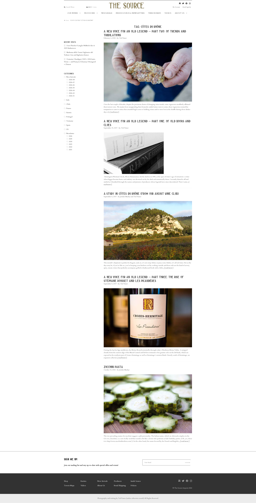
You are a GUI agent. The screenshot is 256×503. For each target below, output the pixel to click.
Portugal (69, 117)
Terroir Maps (154, 13)
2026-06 (71, 85)
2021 (70, 150)
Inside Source (136, 481)
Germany (69, 121)
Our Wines (72, 13)
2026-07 (71, 82)
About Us (179, 13)
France (68, 108)
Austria (68, 112)
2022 (70, 147)
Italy (68, 100)
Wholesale (106, 13)
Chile (68, 104)
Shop (66, 481)
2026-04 (71, 90)
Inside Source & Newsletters (130, 13)
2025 (70, 139)
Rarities (83, 481)
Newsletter (70, 133)
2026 (70, 136)
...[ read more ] (114, 112)
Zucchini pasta (113, 367)
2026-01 (71, 96)
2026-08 (71, 80)
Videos (168, 13)
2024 (70, 141)
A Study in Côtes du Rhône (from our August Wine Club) (141, 193)
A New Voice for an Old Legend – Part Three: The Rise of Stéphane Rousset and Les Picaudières (144, 279)
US (67, 129)
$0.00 (92, 7)
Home (67, 20)
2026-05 (71, 88)
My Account (176, 7)
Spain (68, 125)
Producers (89, 13)
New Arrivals (71, 77)
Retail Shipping (120, 485)
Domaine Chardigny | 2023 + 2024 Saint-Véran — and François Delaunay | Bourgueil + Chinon (80, 61)
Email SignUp (187, 7)
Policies (133, 485)
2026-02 (71, 93)
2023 (70, 144)
